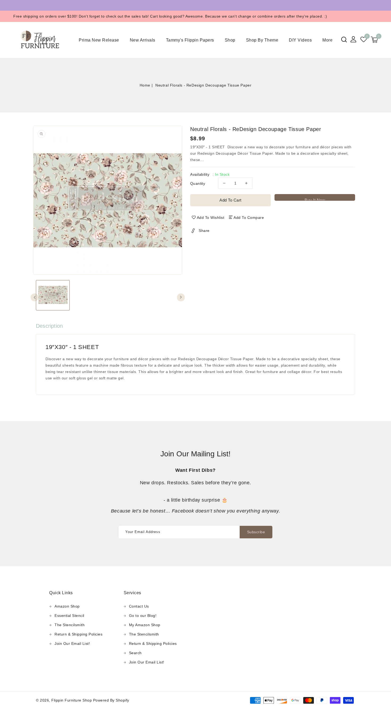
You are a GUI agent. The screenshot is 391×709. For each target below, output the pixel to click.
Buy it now (315, 199)
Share (204, 230)
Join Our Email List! (72, 643)
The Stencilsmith (70, 625)
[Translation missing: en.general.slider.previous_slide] (35, 297)
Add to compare (249, 217)
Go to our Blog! (143, 615)
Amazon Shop (67, 606)
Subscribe (256, 532)
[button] (344, 39)
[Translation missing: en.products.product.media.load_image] (53, 295)
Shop (230, 40)
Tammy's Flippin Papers (190, 40)
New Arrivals (142, 40)
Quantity (197, 183)
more (327, 40)
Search (135, 653)
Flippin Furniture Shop (71, 700)
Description (49, 326)
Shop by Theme (262, 40)
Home (145, 85)
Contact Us (139, 606)
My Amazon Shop (144, 625)
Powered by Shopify (111, 700)
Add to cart (230, 200)
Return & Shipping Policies (78, 634)
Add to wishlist (210, 217)
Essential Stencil (69, 615)
